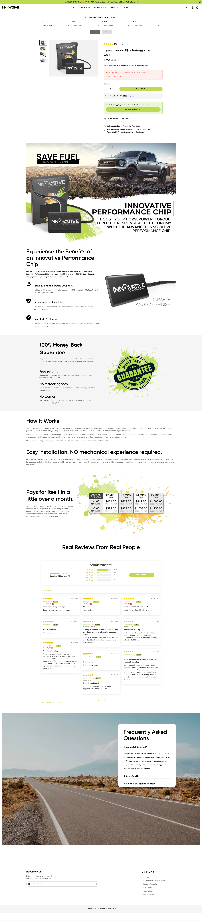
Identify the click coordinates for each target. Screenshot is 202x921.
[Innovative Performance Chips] (10, 7)
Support (113, 7)
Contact (126, 7)
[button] (197, 7)
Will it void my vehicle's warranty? (140, 784)
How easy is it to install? (135, 747)
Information (98, 7)
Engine (134, 22)
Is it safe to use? (131, 776)
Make (74, 22)
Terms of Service (148, 895)
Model (104, 22)
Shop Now (85, 7)
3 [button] (101, 701)
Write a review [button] (141, 575)
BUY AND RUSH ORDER (133, 109)
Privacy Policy (147, 891)
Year (43, 22)
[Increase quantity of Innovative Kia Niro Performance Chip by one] (115, 89)
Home (75, 7)
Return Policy (147, 888)
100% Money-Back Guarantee (153, 880)
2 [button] (98, 701)
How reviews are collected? (51, 702)
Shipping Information (150, 884)
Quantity (107, 84)
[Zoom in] (94, 44)
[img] (48, 599)
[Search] (187, 7)
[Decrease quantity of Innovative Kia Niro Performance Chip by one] (106, 89)
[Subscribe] (96, 884)
